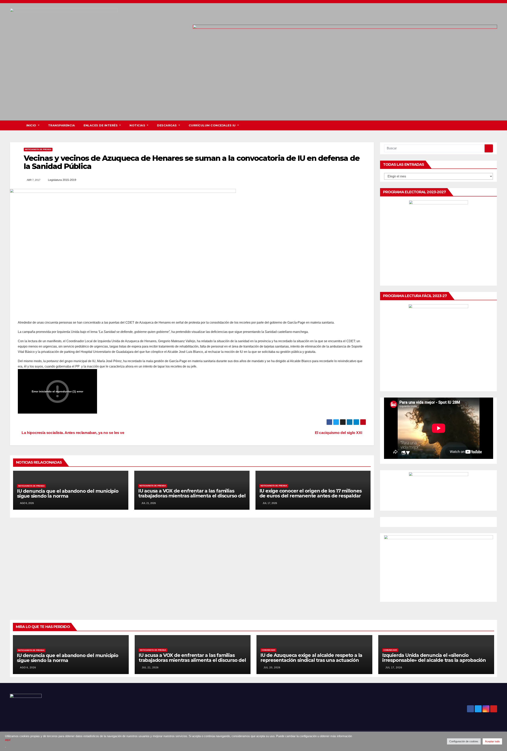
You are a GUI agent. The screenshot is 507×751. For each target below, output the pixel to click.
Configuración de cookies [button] (463, 741)
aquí (7, 739)
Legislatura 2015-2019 (62, 179)
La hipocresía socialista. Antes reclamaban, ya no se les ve (72, 433)
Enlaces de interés (101, 125)
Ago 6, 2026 (28, 667)
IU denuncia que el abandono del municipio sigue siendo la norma (67, 493)
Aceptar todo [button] (492, 741)
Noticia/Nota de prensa (38, 149)
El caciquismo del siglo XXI (339, 433)
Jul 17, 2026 (393, 667)
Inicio (31, 125)
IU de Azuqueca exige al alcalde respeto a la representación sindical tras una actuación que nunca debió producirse (311, 660)
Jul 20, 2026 (272, 667)
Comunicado (268, 650)
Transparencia (61, 125)
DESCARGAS (167, 125)
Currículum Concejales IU (213, 125)
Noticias (138, 125)
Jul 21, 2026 (150, 667)
